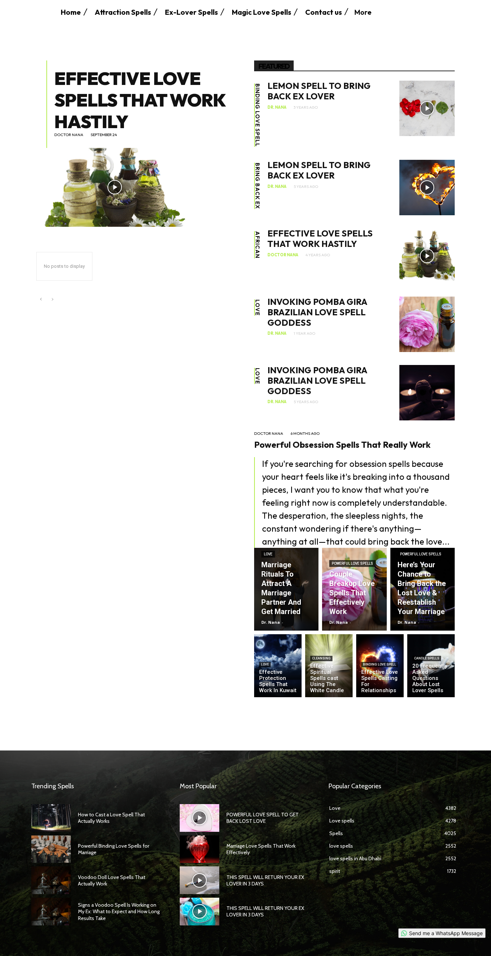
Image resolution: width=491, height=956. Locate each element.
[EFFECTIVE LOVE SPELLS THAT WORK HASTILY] (114, 187)
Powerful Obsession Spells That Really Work (342, 444)
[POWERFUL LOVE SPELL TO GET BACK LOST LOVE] (199, 818)
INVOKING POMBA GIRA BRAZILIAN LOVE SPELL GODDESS (317, 312)
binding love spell (257, 115)
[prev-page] (40, 299)
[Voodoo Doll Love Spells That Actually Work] (51, 880)
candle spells (426, 658)
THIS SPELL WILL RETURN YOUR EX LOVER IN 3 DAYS (265, 880)
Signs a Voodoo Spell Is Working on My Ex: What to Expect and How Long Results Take (119, 911)
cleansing (321, 658)
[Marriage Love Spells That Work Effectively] (199, 849)
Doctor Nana (68, 134)
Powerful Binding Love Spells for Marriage (113, 849)
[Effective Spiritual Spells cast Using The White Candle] (329, 665)
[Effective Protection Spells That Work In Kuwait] (278, 665)
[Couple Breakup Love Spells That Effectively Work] (354, 589)
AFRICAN (257, 244)
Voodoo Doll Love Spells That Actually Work (111, 880)
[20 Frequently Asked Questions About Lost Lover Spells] (431, 665)
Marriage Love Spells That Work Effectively (260, 849)
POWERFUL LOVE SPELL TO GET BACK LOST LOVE (262, 817)
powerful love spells (352, 563)
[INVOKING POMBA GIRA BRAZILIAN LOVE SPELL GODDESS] (427, 324)
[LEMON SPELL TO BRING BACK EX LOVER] (427, 108)
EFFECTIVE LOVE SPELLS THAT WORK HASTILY (139, 100)
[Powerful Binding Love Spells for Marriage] (51, 849)
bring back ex (257, 186)
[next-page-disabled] (52, 299)
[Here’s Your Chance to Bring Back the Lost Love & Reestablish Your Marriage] (422, 589)
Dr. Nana (276, 107)
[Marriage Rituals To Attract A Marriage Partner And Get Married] (286, 589)
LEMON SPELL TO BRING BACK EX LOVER (319, 91)
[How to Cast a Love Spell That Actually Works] (51, 818)
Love (257, 307)
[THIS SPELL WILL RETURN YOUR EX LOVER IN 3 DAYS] (199, 880)
